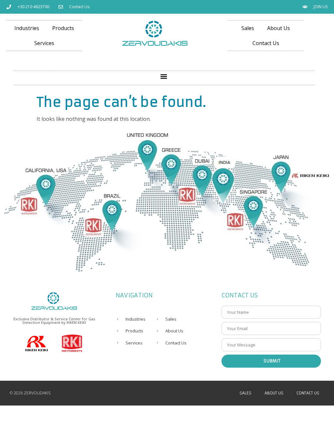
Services (44, 43)
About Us (278, 28)
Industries (26, 28)
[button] (164, 76)
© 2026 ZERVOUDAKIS (30, 393)
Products (63, 28)
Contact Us (265, 43)
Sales (247, 28)
